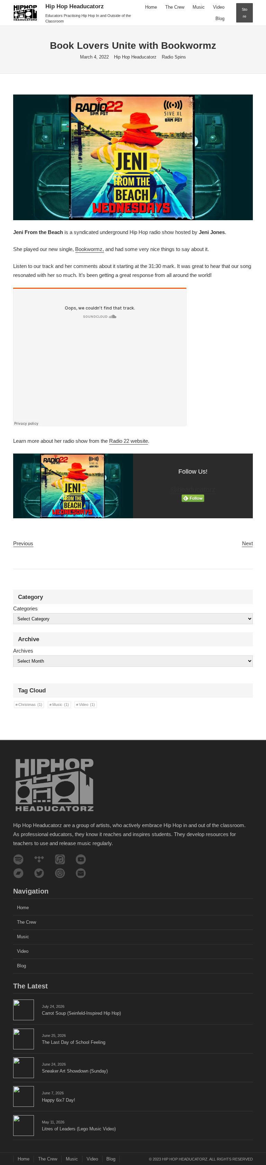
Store (244, 12)
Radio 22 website (128, 441)
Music (60, 704)
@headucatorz (192, 489)
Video (87, 704)
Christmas (30, 704)
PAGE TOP (254, 1124)
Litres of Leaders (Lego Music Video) (79, 1128)
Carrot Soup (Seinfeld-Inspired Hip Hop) (81, 1013)
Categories (25, 608)
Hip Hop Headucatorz (74, 6)
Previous (23, 543)
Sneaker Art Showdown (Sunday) (75, 1071)
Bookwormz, (89, 249)
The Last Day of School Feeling (73, 1042)
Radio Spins (174, 57)
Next (247, 543)
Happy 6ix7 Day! (58, 1100)
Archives (23, 651)
